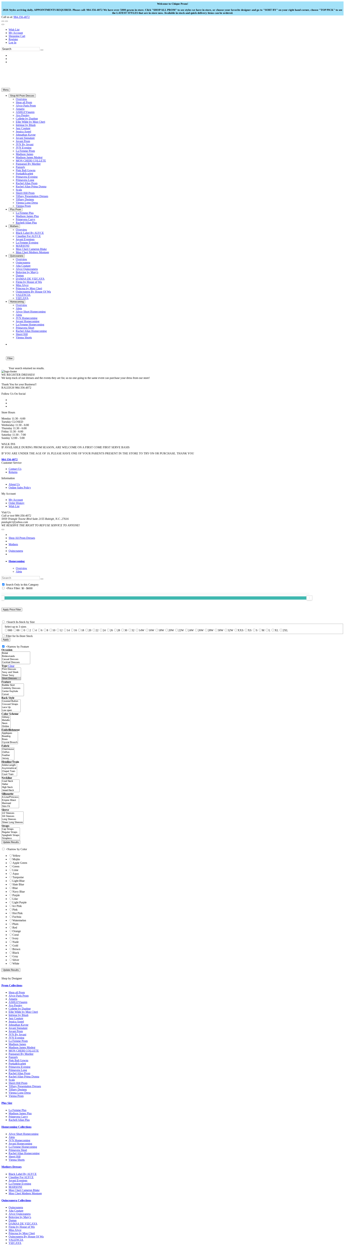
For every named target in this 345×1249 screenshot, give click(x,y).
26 (111, 630)
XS (250, 630)
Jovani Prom (16, 1031)
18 (82, 630)
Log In (12, 42)
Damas (13, 1220)
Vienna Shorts (17, 1159)
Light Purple (19, 902)
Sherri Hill (14, 1156)
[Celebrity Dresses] (13, 688)
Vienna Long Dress (20, 1092)
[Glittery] (6, 717)
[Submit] (41, 50)
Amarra (13, 998)
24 (104, 630)
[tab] (176, 561)
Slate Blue (18, 884)
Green (15, 866)
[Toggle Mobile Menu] (2, 529)
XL (276, 630)
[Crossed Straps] (11, 704)
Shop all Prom (17, 992)
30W (220, 630)
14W (141, 630)
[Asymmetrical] (9, 768)
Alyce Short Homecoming (23, 1133)
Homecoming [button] (17, 561)
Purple (16, 895)
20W (171, 630)
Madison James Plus (20, 1113)
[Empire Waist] (10, 800)
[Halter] (10, 784)
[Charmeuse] (8, 749)
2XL (285, 630)
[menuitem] (176, 29)
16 (75, 630)
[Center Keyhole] (13, 691)
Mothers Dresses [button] (11, 1166)
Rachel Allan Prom (19, 1073)
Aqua (15, 873)
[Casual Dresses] (16, 659)
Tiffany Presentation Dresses (25, 1086)
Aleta (12, 1137)
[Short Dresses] (11, 678)
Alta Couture (16, 1210)
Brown (16, 949)
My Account (16, 32)
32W (230, 630)
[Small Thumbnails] (3, 353)
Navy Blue (18, 891)
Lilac (15, 898)
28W (210, 630)
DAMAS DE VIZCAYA (23, 1223)
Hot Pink (17, 913)
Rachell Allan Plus (19, 1119)
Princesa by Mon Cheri (22, 1233)
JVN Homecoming (19, 1140)
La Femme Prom (18, 1040)
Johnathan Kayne (18, 1024)
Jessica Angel (16, 1021)
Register (13, 39)
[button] (22, 96)
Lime (15, 870)
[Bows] (10, 739)
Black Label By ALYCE (23, 1173)
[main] (172, 360)
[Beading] (10, 736)
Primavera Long (18, 1070)
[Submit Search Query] (41, 578)
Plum (15, 923)
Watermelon (19, 920)
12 (61, 630)
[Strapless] (11, 838)
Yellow (16, 855)
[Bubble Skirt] (13, 685)
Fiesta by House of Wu (22, 1226)
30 (125, 630)
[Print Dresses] (11, 669)
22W (181, 630)
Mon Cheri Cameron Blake (24, 1190)
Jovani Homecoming (20, 1143)
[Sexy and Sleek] (11, 672)
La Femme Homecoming (23, 1146)
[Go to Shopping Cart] (2, 21)
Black (15, 952)
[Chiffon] (8, 752)
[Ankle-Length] (9, 765)
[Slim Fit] (10, 806)
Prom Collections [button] (11, 985)
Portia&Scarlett (17, 1063)
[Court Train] (9, 774)
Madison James (17, 1044)
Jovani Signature (18, 1028)
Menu (6, 89)
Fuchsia (16, 916)
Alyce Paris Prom (19, 995)
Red (14, 927)
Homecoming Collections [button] (16, 1126)
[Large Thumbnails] (6, 353)
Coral (15, 934)
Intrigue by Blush (18, 1015)
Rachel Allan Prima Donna (24, 1076)
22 (97, 630)
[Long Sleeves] (12, 819)
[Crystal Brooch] (10, 742)
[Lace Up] (11, 707)
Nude (15, 941)
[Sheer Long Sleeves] (12, 822)
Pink (15, 909)
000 (10, 630)
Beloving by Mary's (20, 1217)
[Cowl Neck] (10, 781)
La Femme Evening (20, 1183)
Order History (16, 503)
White (15, 963)
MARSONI (15, 1186)
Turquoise (18, 877)
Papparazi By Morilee (21, 1053)
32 (133, 630)
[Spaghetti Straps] (11, 835)
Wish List (14, 29)
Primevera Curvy (18, 1116)
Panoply (13, 1057)
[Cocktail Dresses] (16, 662)
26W (201, 630)
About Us (14, 484)
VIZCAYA (15, 1243)
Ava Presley (15, 1005)
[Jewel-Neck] (10, 790)
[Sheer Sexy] (11, 675)
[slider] (309, 597)
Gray (15, 956)
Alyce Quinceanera (20, 1213)
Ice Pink (17, 905)
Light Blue (18, 880)
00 (18, 630)
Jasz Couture (16, 1018)
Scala (12, 1079)
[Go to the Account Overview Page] (2, 24)
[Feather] (8, 755)
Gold (15, 945)
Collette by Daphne (20, 1008)
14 (68, 630)
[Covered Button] (11, 701)
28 (118, 630)
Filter (10, 358)
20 (89, 630)
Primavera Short (18, 1150)
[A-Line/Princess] (10, 797)
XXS (240, 630)
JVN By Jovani (17, 1034)
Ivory (15, 938)
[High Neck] (10, 787)
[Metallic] (6, 720)
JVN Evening (16, 1037)
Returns (13, 472)
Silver (15, 959)
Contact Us (15, 468)
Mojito (16, 859)
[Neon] (6, 723)
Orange (16, 931)
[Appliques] (10, 733)
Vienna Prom (16, 1095)
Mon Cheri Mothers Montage (25, 1193)
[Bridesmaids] (16, 656)
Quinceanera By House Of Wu (26, 1236)
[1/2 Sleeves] (12, 813)
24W (191, 630)
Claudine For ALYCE (21, 1177)
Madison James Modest (22, 1047)
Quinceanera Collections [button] (16, 1200)
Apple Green (19, 862)
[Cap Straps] (11, 829)
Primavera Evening (19, 1066)
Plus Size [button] (6, 1102)
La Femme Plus (17, 1110)
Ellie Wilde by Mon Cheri (23, 1011)
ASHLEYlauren (18, 1002)
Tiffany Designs (18, 1089)
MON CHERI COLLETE (24, 1050)
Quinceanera (16, 550)
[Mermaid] (10, 803)
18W (161, 630)
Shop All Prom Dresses (22, 537)
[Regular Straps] (11, 832)
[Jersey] (8, 758)
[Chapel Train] (9, 771)
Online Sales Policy (20, 487)
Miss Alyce (15, 1230)
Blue (15, 888)
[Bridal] (16, 653)
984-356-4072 (21, 17)
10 (53, 630)
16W (151, 630)
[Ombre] (6, 726)
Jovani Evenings (18, 1180)
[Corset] (13, 694)
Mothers (13, 544)
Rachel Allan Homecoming (24, 1153)
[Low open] (11, 710)
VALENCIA (16, 1239)
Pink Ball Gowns (18, 1060)
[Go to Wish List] (6, 21)
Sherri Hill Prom (18, 1083)
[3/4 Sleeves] (12, 816)
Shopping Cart (17, 36)
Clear (11, 665)
